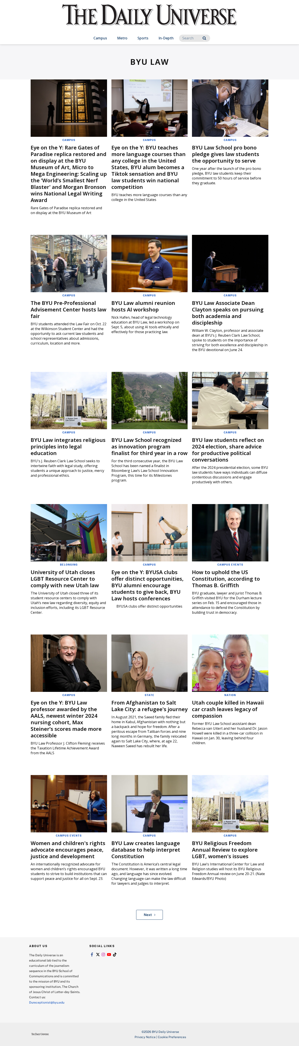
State (149, 694)
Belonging (69, 564)
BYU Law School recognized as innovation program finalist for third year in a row (149, 446)
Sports (142, 38)
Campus (100, 38)
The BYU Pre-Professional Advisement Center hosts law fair (68, 309)
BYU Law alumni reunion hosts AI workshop (143, 306)
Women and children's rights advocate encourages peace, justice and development (68, 849)
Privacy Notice (145, 1037)
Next (148, 914)
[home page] (149, 19)
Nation (230, 694)
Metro (122, 38)
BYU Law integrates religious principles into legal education (68, 446)
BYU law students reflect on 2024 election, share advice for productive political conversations (228, 449)
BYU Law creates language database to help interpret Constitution (145, 849)
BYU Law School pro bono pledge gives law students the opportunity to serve (225, 154)
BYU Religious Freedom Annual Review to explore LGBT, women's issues (225, 849)
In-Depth (166, 38)
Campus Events (230, 564)
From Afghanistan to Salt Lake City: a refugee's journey (149, 706)
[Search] (204, 38)
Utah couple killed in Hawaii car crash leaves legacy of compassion (228, 709)
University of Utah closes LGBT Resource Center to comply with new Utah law (65, 578)
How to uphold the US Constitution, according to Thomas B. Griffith (226, 578)
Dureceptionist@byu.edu (46, 1002)
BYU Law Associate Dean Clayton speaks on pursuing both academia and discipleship (228, 312)
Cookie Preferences (172, 1037)
